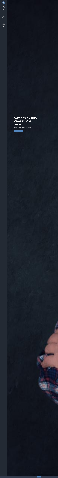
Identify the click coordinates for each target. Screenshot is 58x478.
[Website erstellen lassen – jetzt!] (3, 1)
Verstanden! (39, 476)
